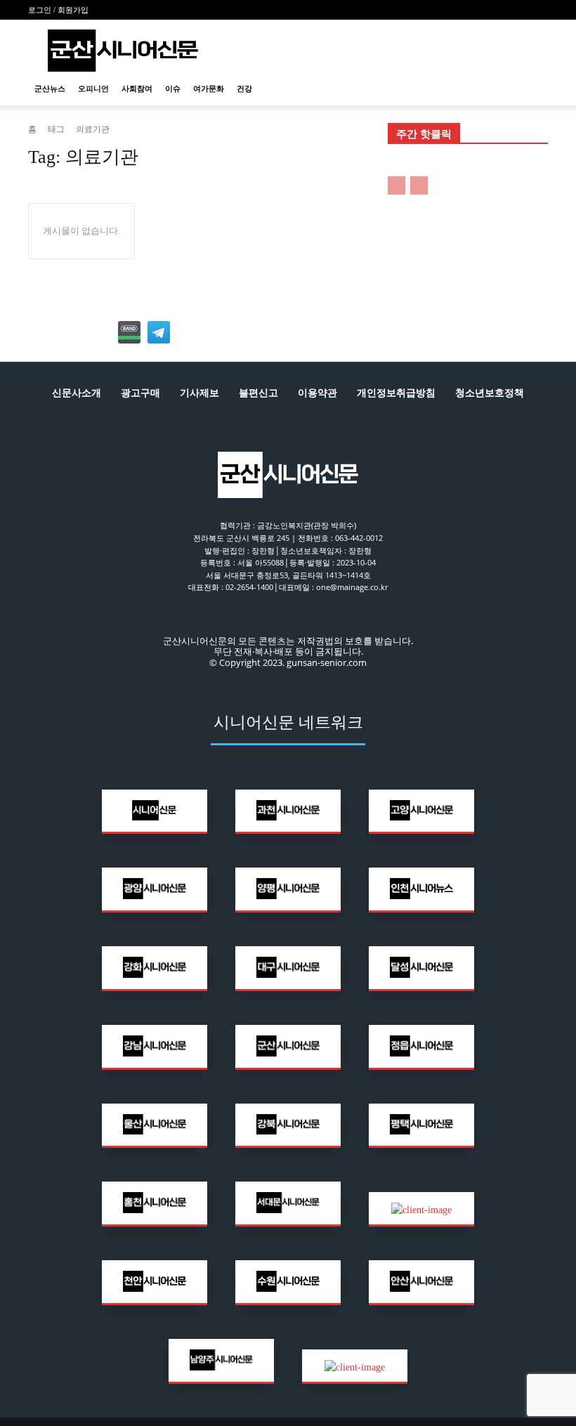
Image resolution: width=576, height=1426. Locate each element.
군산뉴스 (49, 88)
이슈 (173, 88)
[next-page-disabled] (419, 185)
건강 (244, 88)
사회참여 (137, 88)
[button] (531, 89)
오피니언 (93, 88)
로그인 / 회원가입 (58, 10)
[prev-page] (396, 185)
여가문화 (208, 88)
